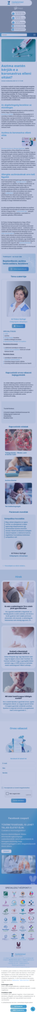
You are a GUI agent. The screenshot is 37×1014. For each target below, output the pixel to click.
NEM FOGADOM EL (18, 1010)
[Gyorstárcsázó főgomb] (33, 1009)
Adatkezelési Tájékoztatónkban (20, 980)
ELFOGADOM (18, 1006)
